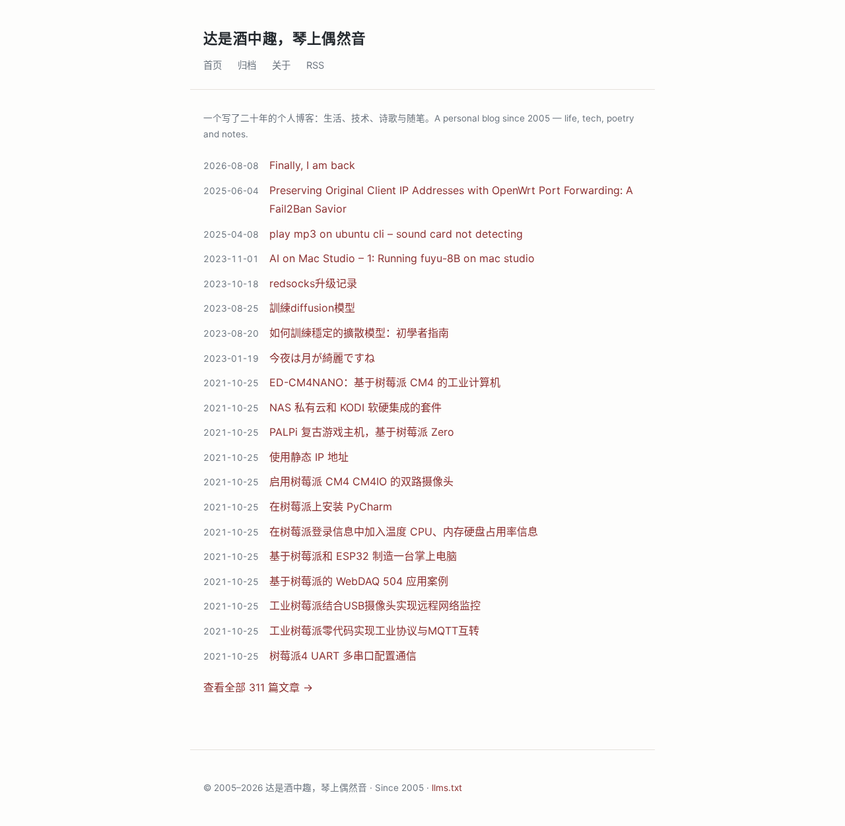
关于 (281, 65)
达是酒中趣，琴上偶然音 (284, 38)
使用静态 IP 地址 (309, 457)
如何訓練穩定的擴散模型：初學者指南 (359, 332)
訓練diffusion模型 (312, 307)
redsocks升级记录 (313, 283)
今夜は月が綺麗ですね (322, 357)
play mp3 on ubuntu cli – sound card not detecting (396, 233)
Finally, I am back (312, 165)
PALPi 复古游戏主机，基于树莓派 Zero (361, 431)
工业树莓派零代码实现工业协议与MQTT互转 (374, 630)
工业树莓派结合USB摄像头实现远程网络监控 (375, 605)
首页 (212, 65)
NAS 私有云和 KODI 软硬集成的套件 (355, 407)
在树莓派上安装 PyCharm (330, 506)
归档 (247, 65)
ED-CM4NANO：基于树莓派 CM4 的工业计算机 (384, 382)
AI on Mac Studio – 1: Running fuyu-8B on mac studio (402, 258)
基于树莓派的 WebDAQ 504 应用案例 (358, 581)
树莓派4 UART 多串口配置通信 (343, 655)
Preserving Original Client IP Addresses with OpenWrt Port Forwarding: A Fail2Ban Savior (451, 199)
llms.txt (447, 787)
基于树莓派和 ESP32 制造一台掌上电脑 (363, 556)
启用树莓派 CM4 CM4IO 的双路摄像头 (361, 481)
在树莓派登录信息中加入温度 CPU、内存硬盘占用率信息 (403, 531)
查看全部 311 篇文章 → (258, 687)
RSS (315, 65)
